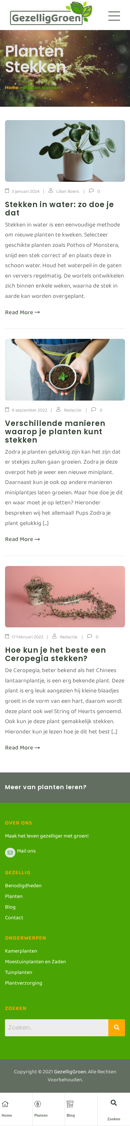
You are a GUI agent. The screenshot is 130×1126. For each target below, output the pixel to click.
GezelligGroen (70, 1073)
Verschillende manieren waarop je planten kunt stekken (55, 431)
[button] (113, 1102)
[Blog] (70, 1104)
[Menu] (114, 16)
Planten (41, 1115)
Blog (71, 1115)
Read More (20, 314)
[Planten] (37, 1104)
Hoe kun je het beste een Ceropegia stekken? (55, 654)
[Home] (5, 1104)
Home (11, 89)
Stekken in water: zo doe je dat (59, 208)
